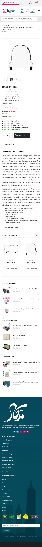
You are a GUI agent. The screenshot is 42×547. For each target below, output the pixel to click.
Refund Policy (6, 490)
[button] (4, 57)
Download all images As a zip (13, 125)
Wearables (5, 450)
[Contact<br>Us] (27, 9)
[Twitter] (17, 432)
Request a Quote (22, 135)
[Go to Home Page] (2, 25)
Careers (4, 507)
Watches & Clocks (7, 457)
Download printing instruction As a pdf (16, 127)
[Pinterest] (21, 432)
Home (4, 479)
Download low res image (12, 123)
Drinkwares (5, 443)
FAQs (3, 483)
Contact (4, 503)
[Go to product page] (11, 249)
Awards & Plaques (7, 460)
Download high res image (12, 121)
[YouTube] (27, 432)
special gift (33, 220)
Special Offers (6, 496)
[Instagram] (24, 432)
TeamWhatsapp (22, 12)
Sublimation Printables (8, 464)
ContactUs (27, 12)
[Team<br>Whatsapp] (22, 9)
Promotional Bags (7, 454)
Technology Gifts (7, 440)
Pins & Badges (6, 467)
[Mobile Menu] (38, 11)
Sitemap (4, 510)
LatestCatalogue (32, 12)
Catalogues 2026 (7, 500)
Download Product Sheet (12, 129)
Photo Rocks (10, 116)
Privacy (4, 486)
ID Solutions (5, 471)
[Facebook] (14, 432)
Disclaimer (5, 493)
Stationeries (5, 447)
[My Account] (30, 3)
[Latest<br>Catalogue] (33, 9)
